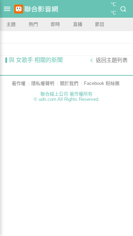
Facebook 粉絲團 (102, 83)
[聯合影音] (41, 9)
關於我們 (69, 83)
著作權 (19, 83)
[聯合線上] (18, 9)
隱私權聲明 (42, 83)
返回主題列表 (112, 60)
